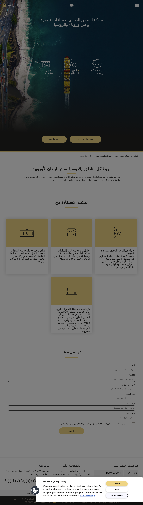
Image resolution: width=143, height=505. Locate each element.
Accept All (116, 483)
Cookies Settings (117, 495)
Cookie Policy (87, 496)
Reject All (117, 489)
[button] (35, 490)
